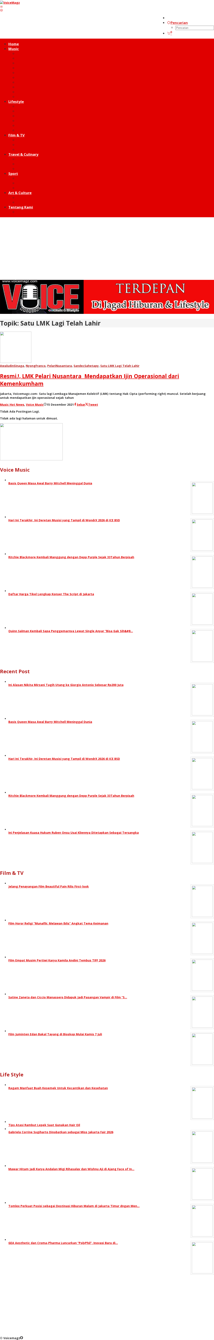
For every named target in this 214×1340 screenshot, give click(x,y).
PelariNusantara (59, 366)
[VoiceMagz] (10, 3)
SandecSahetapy (86, 366)
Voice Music (35, 405)
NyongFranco (36, 366)
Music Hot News (12, 405)
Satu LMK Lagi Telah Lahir (119, 366)
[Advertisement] (107, 248)
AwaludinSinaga (12, 366)
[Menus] (1, 7)
